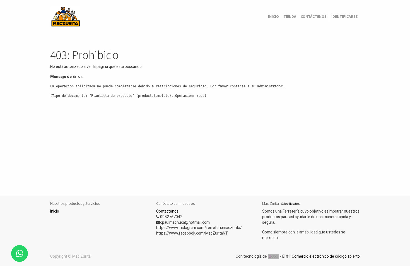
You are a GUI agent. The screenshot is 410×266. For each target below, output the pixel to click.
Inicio (54, 211)
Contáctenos (167, 211)
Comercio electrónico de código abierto (326, 256)
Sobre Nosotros (290, 204)
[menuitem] (273, 16)
